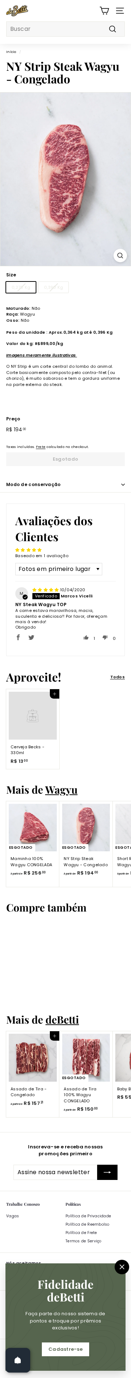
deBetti (62, 1019)
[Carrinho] (104, 10)
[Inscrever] (107, 1172)
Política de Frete (81, 1232)
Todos (117, 677)
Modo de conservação (33, 484)
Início (11, 51)
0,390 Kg (53, 287)
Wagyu (61, 789)
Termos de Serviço (84, 1241)
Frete (40, 446)
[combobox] (65, 29)
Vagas (12, 1216)
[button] (18, 637)
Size (11, 275)
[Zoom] (120, 255)
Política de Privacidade (88, 1216)
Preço (13, 419)
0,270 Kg (21, 287)
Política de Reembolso (88, 1224)
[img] (46, 590)
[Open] (17, 1360)
